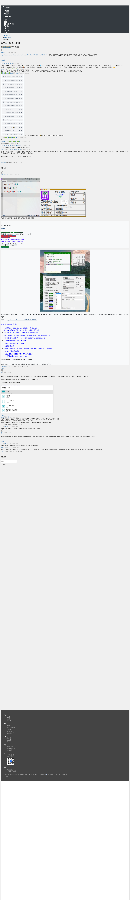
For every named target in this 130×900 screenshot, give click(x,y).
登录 (7, 30)
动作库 (9, 738)
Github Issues (11, 748)
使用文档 (9, 725)
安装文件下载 (5, 236)
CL (1, 137)
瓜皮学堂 (10, 733)
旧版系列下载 (6, 237)
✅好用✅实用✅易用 (7, 63)
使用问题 (8, 37)
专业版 (8, 17)
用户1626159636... (5, 174)
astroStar (3, 149)
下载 (7, 13)
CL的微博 (11, 755)
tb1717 (2, 52)
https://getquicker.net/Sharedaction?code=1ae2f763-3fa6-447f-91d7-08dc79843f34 (24, 55)
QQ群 (10, 750)
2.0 (7, 14)
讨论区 (8, 36)
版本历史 (9, 731)
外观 (8, 741)
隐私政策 (9, 769)
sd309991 (4, 141)
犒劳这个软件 (5, 247)
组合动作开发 (11, 727)
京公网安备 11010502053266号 (57, 774)
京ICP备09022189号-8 (37, 774)
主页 (7, 11)
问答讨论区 (10, 746)
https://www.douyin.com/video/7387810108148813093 (22, 320)
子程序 (9, 740)
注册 (5, 32)
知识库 (9, 729)
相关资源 (4, 464)
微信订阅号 (10, 756)
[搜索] (5, 22)
